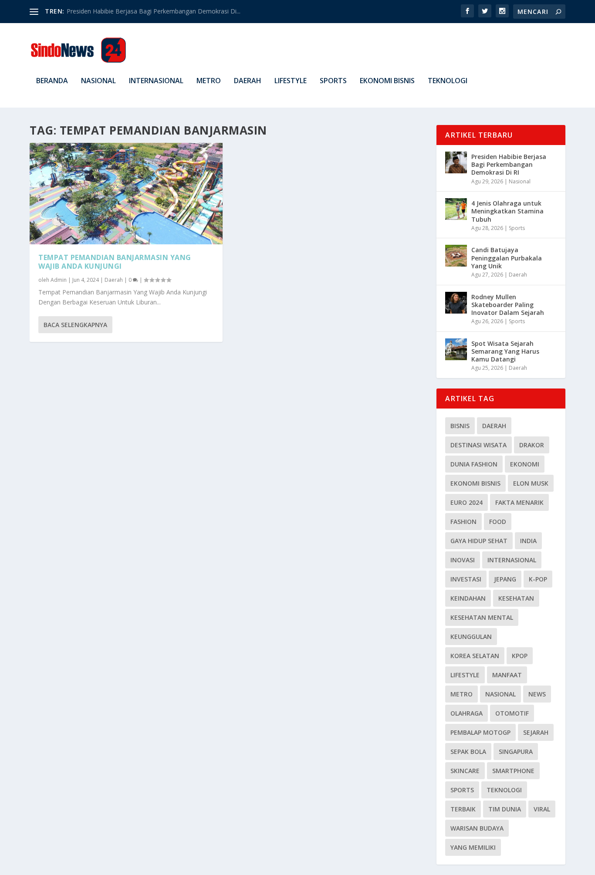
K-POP (538, 579)
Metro (208, 81)
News (537, 694)
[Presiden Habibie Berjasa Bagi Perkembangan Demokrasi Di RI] (456, 162)
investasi (465, 579)
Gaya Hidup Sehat (478, 541)
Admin (59, 280)
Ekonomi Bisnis (387, 81)
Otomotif (512, 713)
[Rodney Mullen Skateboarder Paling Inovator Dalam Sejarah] (456, 303)
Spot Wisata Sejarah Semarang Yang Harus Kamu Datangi (505, 351)
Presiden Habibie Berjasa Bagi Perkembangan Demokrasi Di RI (508, 164)
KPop (519, 656)
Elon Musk (530, 483)
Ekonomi (524, 464)
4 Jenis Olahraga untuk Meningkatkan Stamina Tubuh (507, 211)
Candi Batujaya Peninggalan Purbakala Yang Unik (506, 258)
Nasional (98, 81)
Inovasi (462, 560)
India (528, 541)
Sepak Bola (468, 751)
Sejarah (535, 732)
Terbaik (463, 809)
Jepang (505, 579)
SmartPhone (513, 771)
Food (497, 521)
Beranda (52, 81)
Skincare (465, 771)
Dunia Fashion (473, 464)
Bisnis (460, 426)
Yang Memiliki (473, 847)
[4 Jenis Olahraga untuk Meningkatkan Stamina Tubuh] (456, 209)
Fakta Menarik (519, 502)
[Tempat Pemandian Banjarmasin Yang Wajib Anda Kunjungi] (126, 193)
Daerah (247, 81)
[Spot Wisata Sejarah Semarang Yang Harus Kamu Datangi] (456, 349)
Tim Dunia (504, 809)
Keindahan (468, 598)
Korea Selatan (474, 656)
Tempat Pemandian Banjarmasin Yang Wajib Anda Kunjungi (114, 262)
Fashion (463, 521)
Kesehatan (516, 598)
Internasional (156, 81)
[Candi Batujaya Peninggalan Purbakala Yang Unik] (456, 256)
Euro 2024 (466, 502)
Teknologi (447, 81)
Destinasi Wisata (478, 445)
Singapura (516, 751)
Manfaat (507, 675)
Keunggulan (471, 636)
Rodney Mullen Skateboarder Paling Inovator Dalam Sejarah (507, 305)
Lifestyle (290, 81)
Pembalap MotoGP (480, 732)
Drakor (531, 445)
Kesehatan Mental (481, 617)
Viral (542, 809)
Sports (333, 81)
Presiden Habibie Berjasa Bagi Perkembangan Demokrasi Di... (153, 11)
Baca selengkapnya (75, 325)
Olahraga (466, 713)
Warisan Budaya (477, 828)
